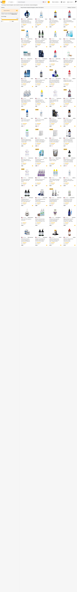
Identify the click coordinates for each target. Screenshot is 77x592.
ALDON (46, 78)
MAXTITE (31, 98)
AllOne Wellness (72, 138)
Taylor (46, 19)
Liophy (32, 78)
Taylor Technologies (72, 98)
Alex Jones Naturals (58, 78)
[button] (56, 2)
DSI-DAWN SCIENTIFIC (58, 217)
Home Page (3, 5)
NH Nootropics (30, 217)
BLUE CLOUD (45, 197)
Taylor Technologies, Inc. (58, 58)
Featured (73, 7)
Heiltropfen (31, 197)
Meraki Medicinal (30, 19)
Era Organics (45, 58)
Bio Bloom (59, 118)
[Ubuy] (3, 2)
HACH (46, 138)
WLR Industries (30, 237)
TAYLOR (74, 19)
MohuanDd (59, 197)
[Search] (49, 2)
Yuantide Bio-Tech (72, 58)
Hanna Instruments (30, 58)
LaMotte (73, 78)
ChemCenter (59, 98)
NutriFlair (73, 217)
